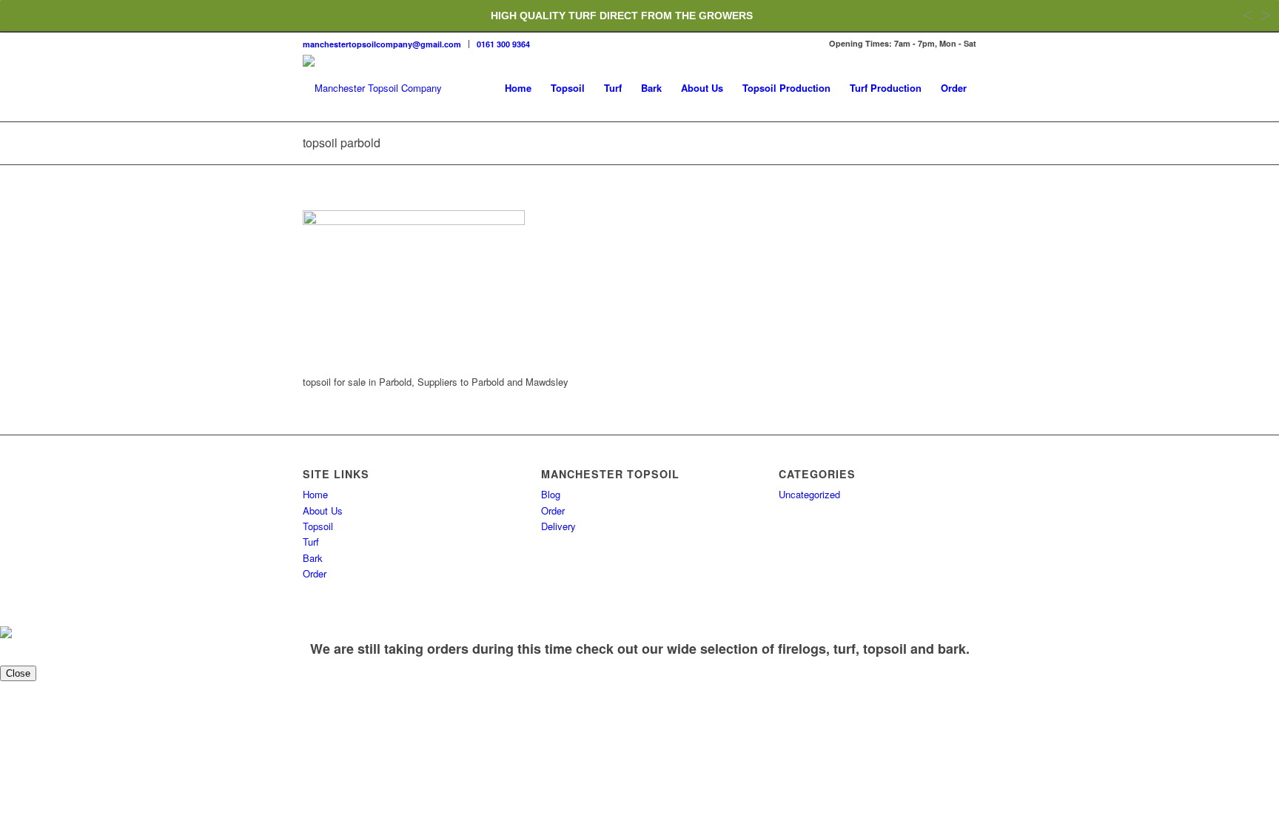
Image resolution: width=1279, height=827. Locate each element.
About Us (323, 510)
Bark (313, 558)
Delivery (558, 526)
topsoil (885, 648)
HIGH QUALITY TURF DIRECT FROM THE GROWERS (622, 15)
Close (18, 673)
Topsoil (318, 526)
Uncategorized (809, 494)
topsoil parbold (341, 142)
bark (952, 648)
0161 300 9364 (503, 44)
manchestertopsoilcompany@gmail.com (382, 44)
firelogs (802, 648)
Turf (311, 542)
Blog (550, 494)
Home (315, 494)
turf (844, 648)
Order (314, 573)
